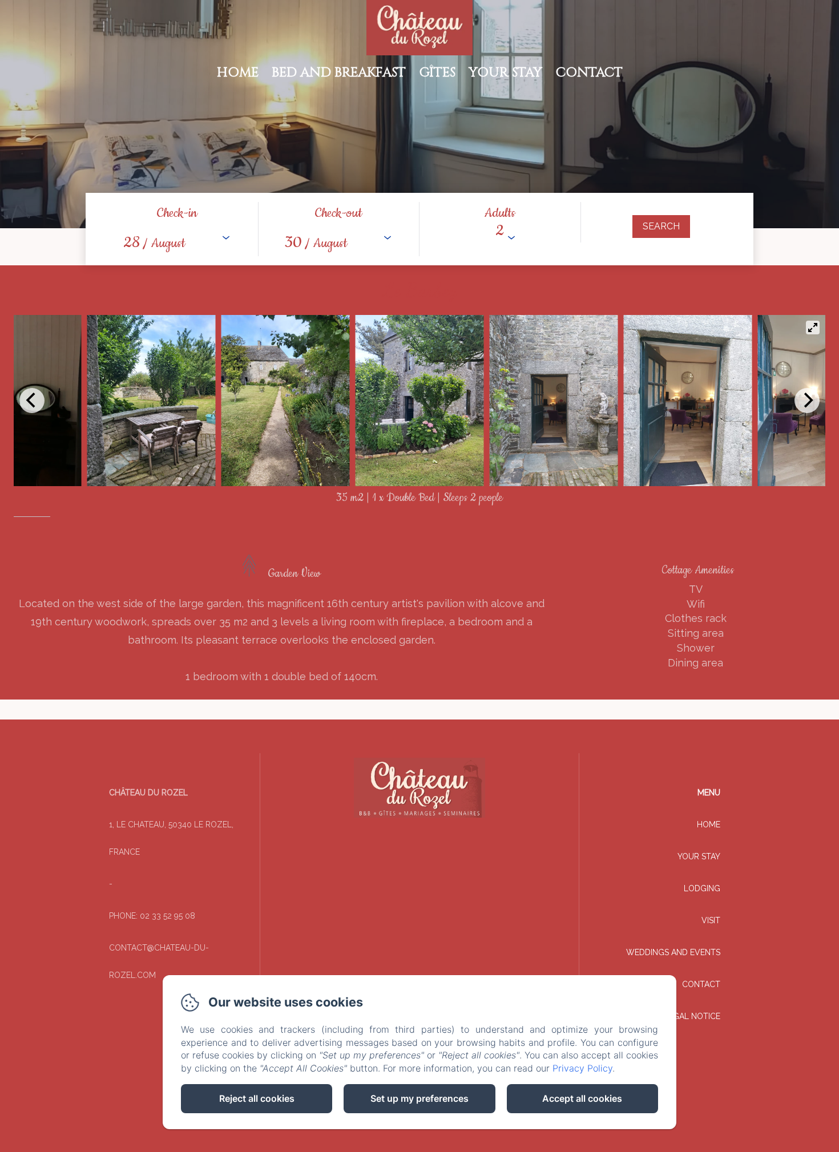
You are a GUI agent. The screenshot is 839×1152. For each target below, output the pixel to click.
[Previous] (32, 400)
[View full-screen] (813, 327)
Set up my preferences (419, 1098)
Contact (589, 73)
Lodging (702, 888)
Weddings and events (673, 952)
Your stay (505, 73)
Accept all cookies (582, 1098)
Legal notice (692, 1016)
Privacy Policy (582, 1068)
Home (238, 73)
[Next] (807, 400)
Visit (710, 920)
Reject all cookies (257, 1098)
